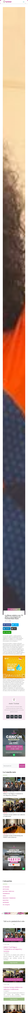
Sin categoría (6, 904)
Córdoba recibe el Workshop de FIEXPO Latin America (13, 836)
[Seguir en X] (12, 716)
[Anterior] (4, 676)
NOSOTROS (5, 900)
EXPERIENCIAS (6, 893)
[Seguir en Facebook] (8, 716)
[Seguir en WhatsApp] (14, 755)
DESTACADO (6, 889)
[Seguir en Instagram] (20, 716)
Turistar (5, 792)
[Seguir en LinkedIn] (16, 716)
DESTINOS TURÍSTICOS (8, 891)
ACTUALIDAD (14, 609)
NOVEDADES (6, 902)
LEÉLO (4, 895)
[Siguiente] (23, 676)
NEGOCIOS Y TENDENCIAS (9, 898)
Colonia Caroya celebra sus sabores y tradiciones (14, 815)
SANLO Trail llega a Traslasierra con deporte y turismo (13, 794)
